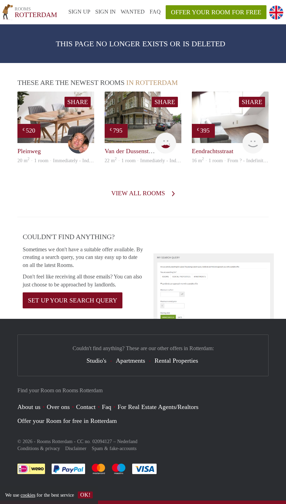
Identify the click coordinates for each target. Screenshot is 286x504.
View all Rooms (139, 193)
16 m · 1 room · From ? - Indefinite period (235, 160)
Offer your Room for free (216, 12)
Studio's (96, 360)
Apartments (130, 360)
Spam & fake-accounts (114, 448)
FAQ (155, 12)
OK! (85, 495)
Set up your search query (72, 300)
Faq (106, 406)
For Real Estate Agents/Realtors (158, 406)
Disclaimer (75, 448)
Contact (86, 406)
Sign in (105, 12)
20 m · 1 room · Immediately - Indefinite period (66, 160)
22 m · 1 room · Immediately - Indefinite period (154, 160)
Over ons (58, 406)
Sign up (79, 12)
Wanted (133, 12)
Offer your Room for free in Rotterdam (67, 420)
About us (28, 406)
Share (77, 102)
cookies (28, 495)
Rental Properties (176, 360)
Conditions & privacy (38, 448)
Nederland (127, 441)
